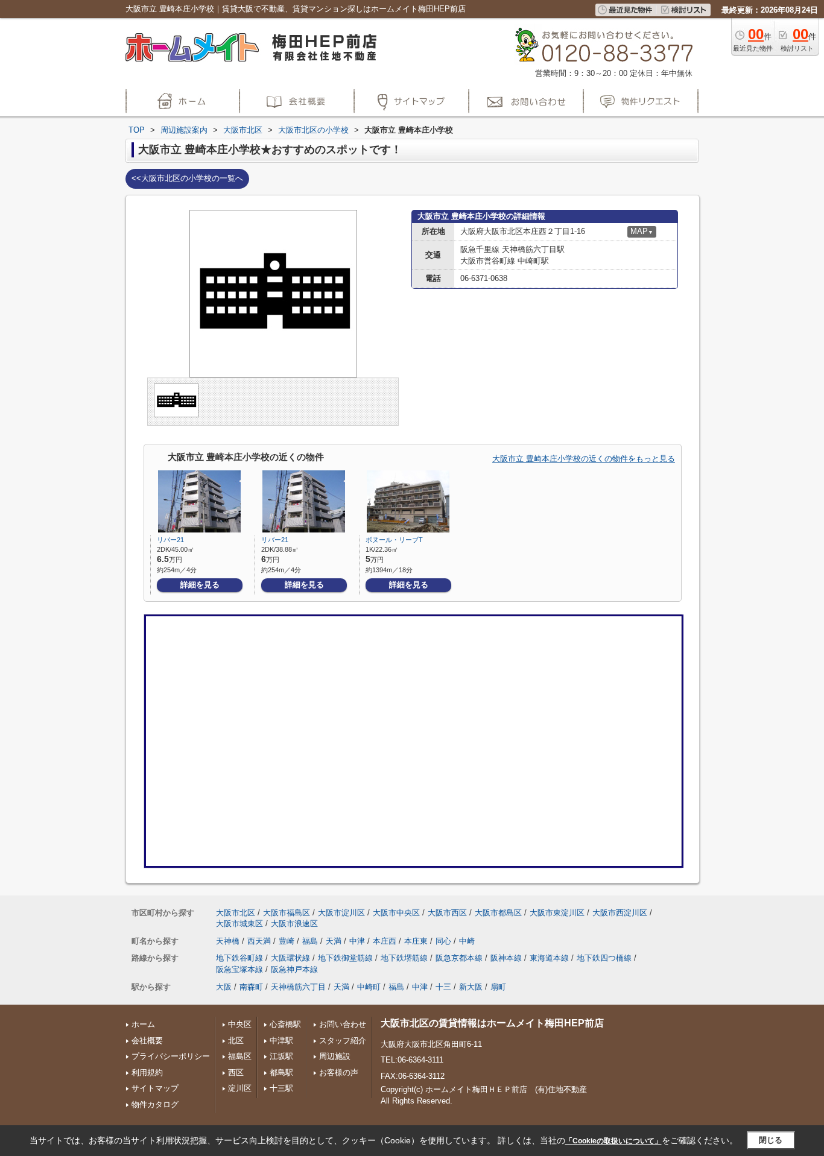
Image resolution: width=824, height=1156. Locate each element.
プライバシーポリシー (171, 1056)
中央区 (240, 1024)
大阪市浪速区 (294, 923)
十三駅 (281, 1088)
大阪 (224, 986)
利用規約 (147, 1072)
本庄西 (384, 941)
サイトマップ (155, 1088)
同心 (443, 941)
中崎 (467, 941)
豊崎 (286, 941)
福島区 (240, 1056)
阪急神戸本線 (294, 969)
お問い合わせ (342, 1024)
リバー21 (170, 539)
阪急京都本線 (459, 957)
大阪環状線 (290, 957)
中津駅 (281, 1040)
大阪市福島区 (286, 912)
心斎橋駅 (285, 1024)
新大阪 (471, 986)
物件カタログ (155, 1104)
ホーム (143, 1024)
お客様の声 (338, 1072)
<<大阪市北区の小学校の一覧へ (187, 178)
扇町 (498, 986)
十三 (443, 986)
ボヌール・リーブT (394, 539)
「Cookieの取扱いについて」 (613, 1141)
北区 (236, 1040)
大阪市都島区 (498, 912)
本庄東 (416, 941)
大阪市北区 (235, 912)
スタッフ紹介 (342, 1040)
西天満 (259, 941)
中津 (357, 941)
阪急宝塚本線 (239, 969)
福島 (310, 941)
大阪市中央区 (396, 912)
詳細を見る (200, 584)
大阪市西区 (447, 912)
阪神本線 (506, 957)
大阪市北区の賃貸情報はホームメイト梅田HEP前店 (492, 1023)
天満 (333, 941)
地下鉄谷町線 (239, 957)
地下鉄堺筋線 (404, 957)
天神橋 (227, 941)
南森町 (251, 986)
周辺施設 (334, 1056)
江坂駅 (281, 1056)
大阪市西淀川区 (619, 912)
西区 (236, 1072)
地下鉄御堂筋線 (345, 957)
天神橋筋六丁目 (298, 986)
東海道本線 (549, 957)
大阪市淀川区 (341, 912)
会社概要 (147, 1040)
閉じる (770, 1140)
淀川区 (240, 1088)
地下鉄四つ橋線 (604, 957)
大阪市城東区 (239, 923)
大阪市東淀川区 (557, 912)
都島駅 (281, 1072)
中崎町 (369, 986)
